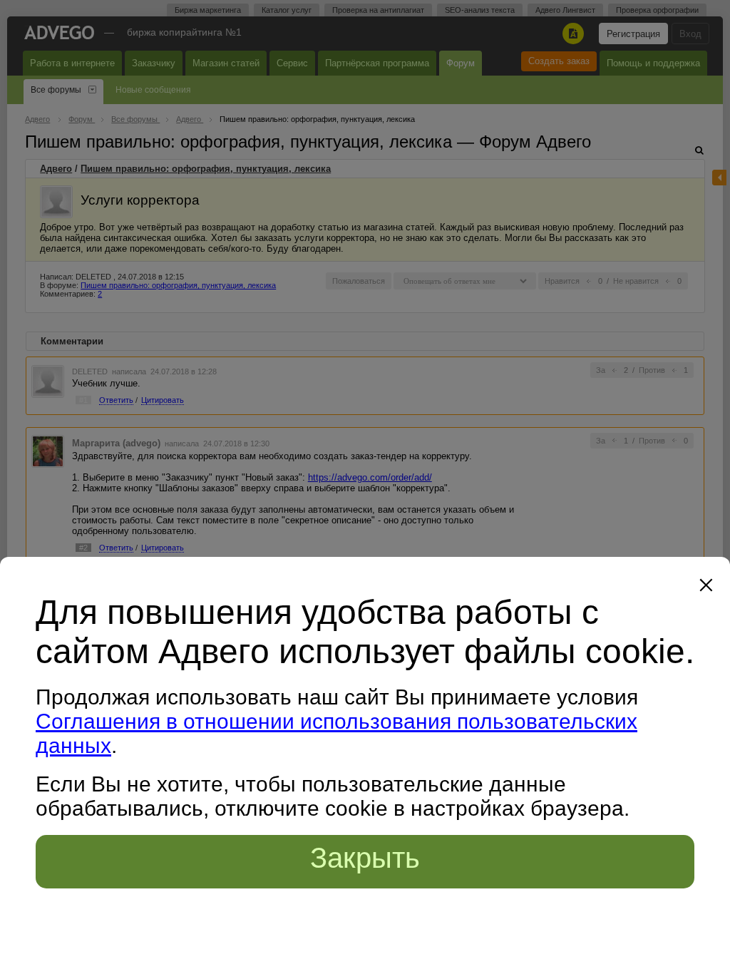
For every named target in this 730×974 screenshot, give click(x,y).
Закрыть (365, 857)
